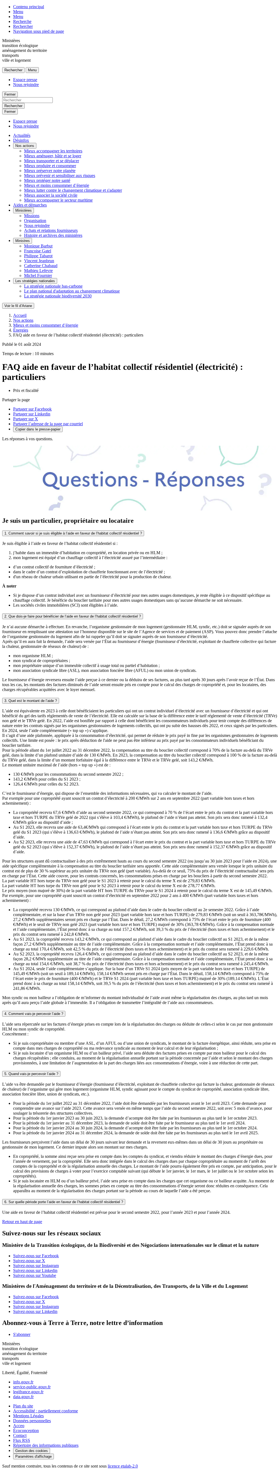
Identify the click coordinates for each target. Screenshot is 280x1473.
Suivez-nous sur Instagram (36, 1265)
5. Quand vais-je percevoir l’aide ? (31, 1074)
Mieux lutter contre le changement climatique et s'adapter (73, 190)
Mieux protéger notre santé (47, 180)
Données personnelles (32, 1420)
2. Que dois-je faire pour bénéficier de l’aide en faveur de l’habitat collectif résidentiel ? (72, 616)
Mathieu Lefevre (38, 270)
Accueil (20, 315)
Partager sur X (25, 419)
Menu (18, 11)
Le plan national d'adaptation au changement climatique (72, 291)
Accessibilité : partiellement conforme (45, 1411)
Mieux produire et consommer (50, 165)
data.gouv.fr (23, 1396)
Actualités (21, 135)
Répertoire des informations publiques (45, 1445)
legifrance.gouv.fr (28, 1391)
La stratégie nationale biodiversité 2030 (58, 296)
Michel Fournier (38, 275)
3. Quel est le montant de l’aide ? (30, 701)
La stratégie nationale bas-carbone (53, 286)
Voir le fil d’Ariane (18, 306)
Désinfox (21, 140)
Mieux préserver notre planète (49, 170)
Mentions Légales (28, 1415)
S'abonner (21, 1334)
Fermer (10, 94)
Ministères (23, 210)
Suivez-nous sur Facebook (36, 1255)
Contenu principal (28, 6)
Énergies (20, 330)
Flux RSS (21, 1440)
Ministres (22, 241)
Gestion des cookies (31, 1451)
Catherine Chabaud (40, 265)
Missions (31, 215)
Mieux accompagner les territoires (53, 151)
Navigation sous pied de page (38, 31)
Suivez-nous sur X (29, 1260)
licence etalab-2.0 (123, 1466)
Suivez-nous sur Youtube (34, 1275)
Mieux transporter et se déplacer (51, 160)
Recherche (22, 21)
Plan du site (23, 1406)
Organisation (35, 220)
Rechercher (23, 26)
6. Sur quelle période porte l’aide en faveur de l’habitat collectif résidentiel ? (63, 1202)
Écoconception (26, 1430)
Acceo (18, 1425)
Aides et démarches (30, 205)
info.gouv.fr (23, 1382)
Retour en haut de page (22, 1221)
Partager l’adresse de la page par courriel (48, 423)
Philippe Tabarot (38, 255)
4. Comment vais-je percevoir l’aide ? (33, 1014)
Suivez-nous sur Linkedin (35, 1270)
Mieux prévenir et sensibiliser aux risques (59, 175)
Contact (20, 1435)
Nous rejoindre (26, 84)
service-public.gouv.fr (32, 1387)
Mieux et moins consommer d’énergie (56, 185)
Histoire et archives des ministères (53, 235)
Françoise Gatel (37, 251)
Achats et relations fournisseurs (51, 230)
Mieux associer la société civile (50, 195)
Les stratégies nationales (35, 281)
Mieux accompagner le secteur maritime (58, 200)
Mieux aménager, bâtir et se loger (52, 156)
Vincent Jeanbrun (39, 260)
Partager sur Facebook (32, 409)
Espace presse (25, 79)
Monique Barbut (38, 246)
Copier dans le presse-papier (37, 429)
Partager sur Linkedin (31, 414)
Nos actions (24, 146)
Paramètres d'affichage (33, 1456)
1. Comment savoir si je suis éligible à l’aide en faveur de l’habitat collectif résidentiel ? (73, 533)
